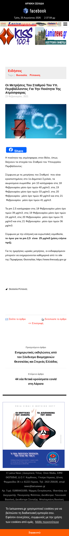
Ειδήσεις (15, 71)
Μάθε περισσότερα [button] (47, 521)
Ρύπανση (35, 75)
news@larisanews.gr (34, 486)
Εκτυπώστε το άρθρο (55, 319)
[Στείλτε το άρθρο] (6, 319)
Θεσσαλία (21, 75)
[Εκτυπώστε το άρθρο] (42, 319)
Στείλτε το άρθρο (17, 319)
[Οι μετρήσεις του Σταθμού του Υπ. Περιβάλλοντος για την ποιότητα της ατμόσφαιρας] (35, 121)
